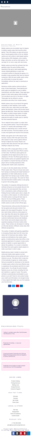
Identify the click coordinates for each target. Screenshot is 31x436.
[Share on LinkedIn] (21, 286)
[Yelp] (24, 433)
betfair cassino (7, 50)
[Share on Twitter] (13, 286)
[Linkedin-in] (28, 433)
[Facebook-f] (13, 433)
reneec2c (15, 308)
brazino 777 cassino (7, 126)
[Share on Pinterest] (17, 286)
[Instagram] (17, 433)
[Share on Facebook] (9, 286)
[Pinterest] (21, 433)
